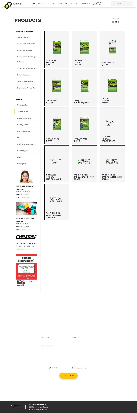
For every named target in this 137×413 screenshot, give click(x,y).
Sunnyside (22, 105)
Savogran (21, 164)
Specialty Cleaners (26, 81)
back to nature (24, 118)
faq (66, 3)
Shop (33, 3)
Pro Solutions (23, 131)
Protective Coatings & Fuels (26, 59)
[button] (68, 376)
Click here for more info (24, 249)
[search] (126, 4)
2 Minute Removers (26, 144)
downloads (85, 3)
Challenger (22, 151)
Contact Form (25, 197)
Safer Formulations (26, 68)
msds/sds (74, 3)
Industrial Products (26, 88)
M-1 (18, 138)
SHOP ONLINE (23, 37)
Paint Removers (24, 50)
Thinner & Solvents (26, 44)
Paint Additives (24, 75)
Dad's (19, 157)
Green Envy (23, 111)
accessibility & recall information (98, 3)
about (60, 3)
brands (51, 3)
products (41, 3)
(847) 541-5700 (41, 410)
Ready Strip (22, 125)
